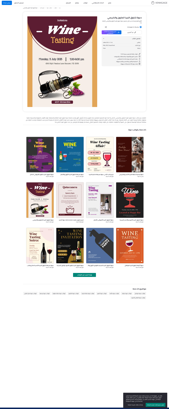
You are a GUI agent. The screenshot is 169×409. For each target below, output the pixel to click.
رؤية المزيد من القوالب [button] (84, 274)
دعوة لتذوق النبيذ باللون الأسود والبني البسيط (70, 265)
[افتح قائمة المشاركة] (106, 27)
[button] (132, 32)
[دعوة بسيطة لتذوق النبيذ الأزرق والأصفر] (70, 154)
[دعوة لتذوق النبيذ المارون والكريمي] (40, 200)
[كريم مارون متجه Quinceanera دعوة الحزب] (70, 200)
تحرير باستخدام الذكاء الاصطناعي (110, 32)
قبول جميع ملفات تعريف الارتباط (155, 405)
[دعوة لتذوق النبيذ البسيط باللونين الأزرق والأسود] (100, 245)
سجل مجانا (6, 2)
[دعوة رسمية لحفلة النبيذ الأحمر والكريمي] (129, 154)
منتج (109, 2)
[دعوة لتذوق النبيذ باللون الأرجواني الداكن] (40, 154)
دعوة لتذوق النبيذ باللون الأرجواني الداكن (42, 174)
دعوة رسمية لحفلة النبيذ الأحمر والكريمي (131, 174)
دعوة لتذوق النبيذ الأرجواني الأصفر (104, 220)
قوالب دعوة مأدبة (114, 293)
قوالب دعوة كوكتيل (140, 293)
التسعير (68, 2)
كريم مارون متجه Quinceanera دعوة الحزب (71, 220)
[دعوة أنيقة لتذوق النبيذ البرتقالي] (129, 245)
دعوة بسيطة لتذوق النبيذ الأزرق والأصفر (72, 174)
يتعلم (77, 2)
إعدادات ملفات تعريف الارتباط (135, 405)
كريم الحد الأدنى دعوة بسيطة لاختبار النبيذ (101, 174)
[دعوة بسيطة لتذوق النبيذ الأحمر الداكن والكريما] (40, 245)
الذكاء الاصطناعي (98, 2)
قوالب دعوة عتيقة (127, 293)
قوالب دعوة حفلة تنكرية (88, 293)
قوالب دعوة (49, 8)
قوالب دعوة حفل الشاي (30, 293)
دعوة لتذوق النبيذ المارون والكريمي (43, 220)
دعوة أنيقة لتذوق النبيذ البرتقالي (134, 265)
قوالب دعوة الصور (102, 293)
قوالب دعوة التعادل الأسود (138, 298)
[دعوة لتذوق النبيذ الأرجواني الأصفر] (100, 200)
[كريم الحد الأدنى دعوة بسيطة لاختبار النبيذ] (100, 154)
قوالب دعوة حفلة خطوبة (59, 293)
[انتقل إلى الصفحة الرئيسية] (159, 2)
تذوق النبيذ (42, 8)
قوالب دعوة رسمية (45, 293)
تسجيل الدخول (19, 2)
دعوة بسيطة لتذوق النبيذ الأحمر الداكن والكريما (40, 265)
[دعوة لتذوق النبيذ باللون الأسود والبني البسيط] (70, 245)
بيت (59, 8)
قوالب (85, 2)
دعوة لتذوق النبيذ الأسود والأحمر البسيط (131, 220)
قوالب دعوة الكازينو (74, 293)
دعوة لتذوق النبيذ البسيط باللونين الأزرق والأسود (100, 265)
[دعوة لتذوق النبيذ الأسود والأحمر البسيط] (129, 200)
